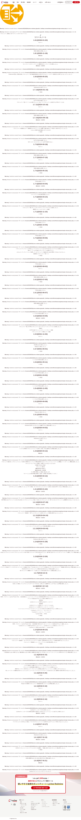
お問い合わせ (48, 2)
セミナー (35, 2)
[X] (11, 804)
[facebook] (14, 805)
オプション (23, 806)
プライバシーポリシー (67, 803)
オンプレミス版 (23, 804)
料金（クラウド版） (23, 803)
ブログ (32, 801)
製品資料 (29, 2)
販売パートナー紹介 (56, 803)
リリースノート (44, 803)
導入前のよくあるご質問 (35, 803)
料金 (18, 2)
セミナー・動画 (22, 809)
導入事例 (23, 2)
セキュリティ (33, 806)
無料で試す (77, 2)
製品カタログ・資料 (23, 812)
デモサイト (69, 2)
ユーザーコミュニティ (46, 806)
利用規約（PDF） (33, 809)
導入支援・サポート (34, 804)
